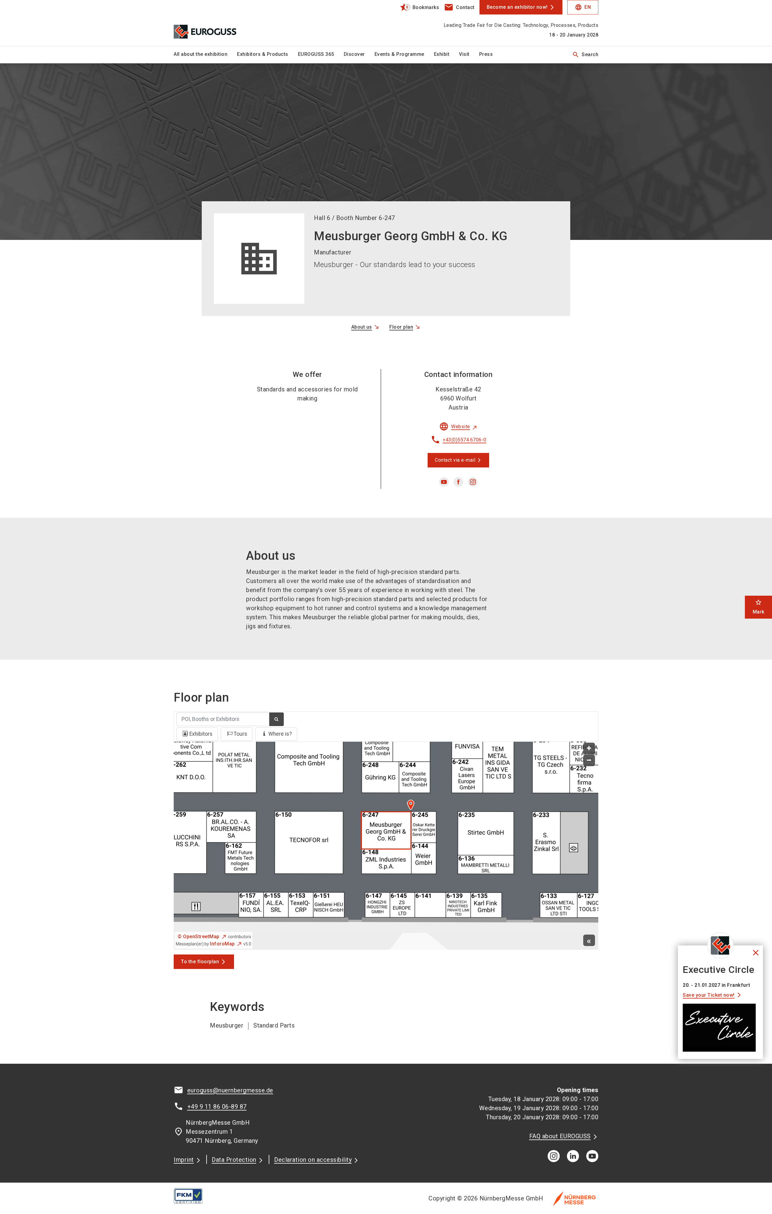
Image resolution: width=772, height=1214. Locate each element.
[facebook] (458, 482)
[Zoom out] (589, 760)
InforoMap (222, 944)
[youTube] (592, 1156)
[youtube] (444, 482)
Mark (758, 607)
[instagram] (473, 482)
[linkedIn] (573, 1156)
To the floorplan (200, 961)
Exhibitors (201, 734)
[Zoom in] (589, 748)
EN (583, 7)
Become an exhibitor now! (517, 7)
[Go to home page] (223, 23)
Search (585, 54)
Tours (240, 734)
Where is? (280, 734)
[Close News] (720, 945)
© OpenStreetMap (199, 936)
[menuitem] (205, 54)
